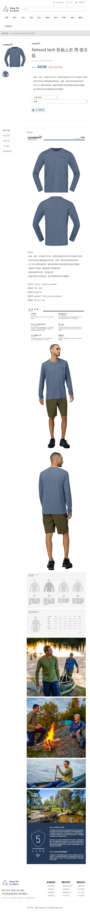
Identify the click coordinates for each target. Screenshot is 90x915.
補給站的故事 (68, 886)
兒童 (31, 18)
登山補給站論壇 (30, 898)
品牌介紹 (6, 141)
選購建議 (51, 895)
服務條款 (66, 889)
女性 (23, 18)
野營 (64, 18)
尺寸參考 (6, 146)
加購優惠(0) (7, 151)
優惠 (80, 18)
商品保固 (81, 895)
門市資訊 (66, 895)
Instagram (20, 898)
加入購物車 (40, 110)
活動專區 (8, 26)
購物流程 (81, 886)
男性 (14, 18)
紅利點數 (81, 889)
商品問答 (6, 136)
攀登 (47, 18)
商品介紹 (6, 130)
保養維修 (51, 892)
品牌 (6, 18)
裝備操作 (51, 889)
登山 (39, 18)
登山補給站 (60, 2)
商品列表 (5, 33)
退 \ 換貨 (81, 892)
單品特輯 (51, 886)
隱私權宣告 (67, 892)
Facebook (13, 898)
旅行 (55, 18)
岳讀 (72, 18)
